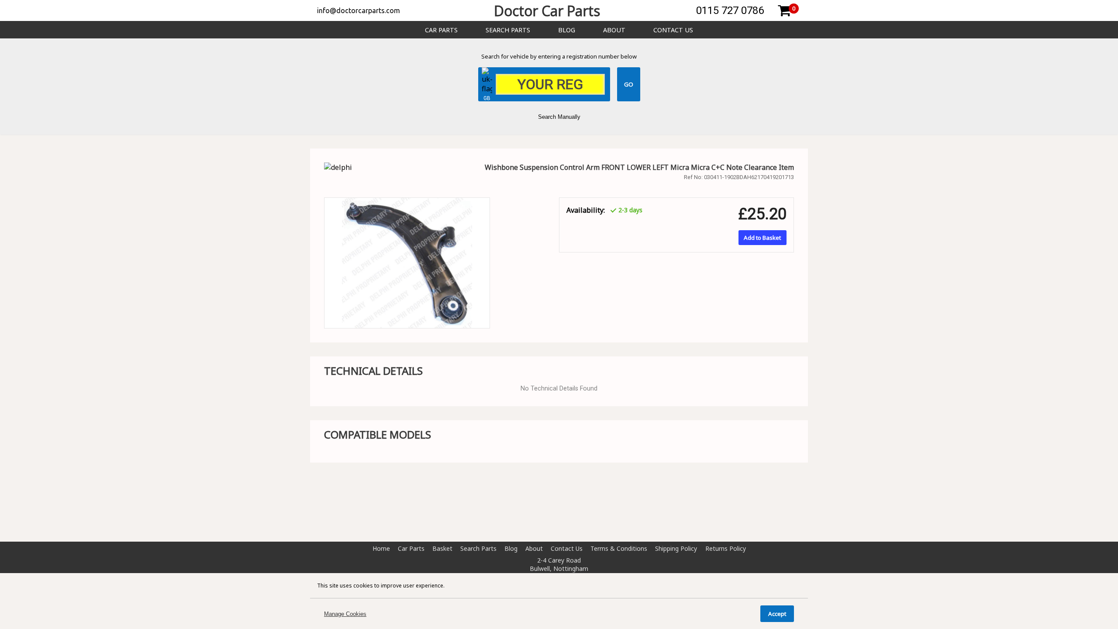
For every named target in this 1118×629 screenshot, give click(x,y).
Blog (566, 30)
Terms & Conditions (618, 548)
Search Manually (559, 117)
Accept (777, 614)
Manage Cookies (345, 614)
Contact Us (673, 30)
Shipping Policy (676, 548)
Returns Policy (725, 548)
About (614, 30)
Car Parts (441, 30)
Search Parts (508, 30)
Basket (442, 548)
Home (381, 548)
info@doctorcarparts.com (358, 10)
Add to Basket (762, 238)
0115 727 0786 (730, 10)
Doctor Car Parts (547, 10)
